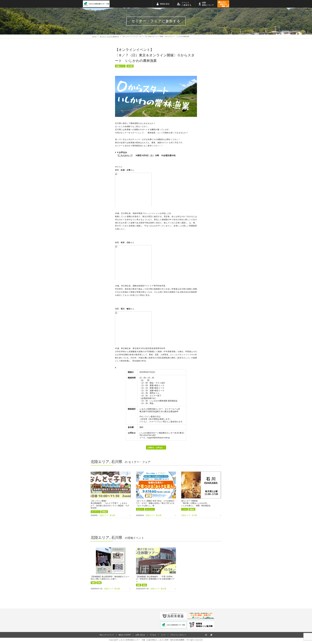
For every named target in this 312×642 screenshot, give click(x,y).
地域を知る (165, 4)
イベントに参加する (186, 4)
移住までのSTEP (125, 635)
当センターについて (107, 635)
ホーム (94, 36)
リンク (163, 635)
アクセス (153, 635)
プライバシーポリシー (178, 635)
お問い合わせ (140, 635)
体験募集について (208, 4)
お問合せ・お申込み (155, 448)
